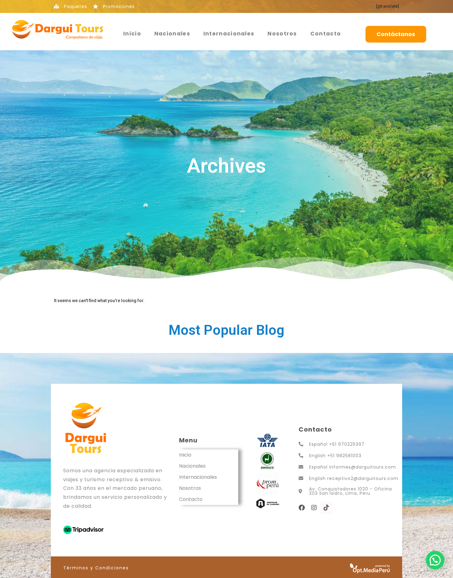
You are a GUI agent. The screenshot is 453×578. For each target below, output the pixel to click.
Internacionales (229, 33)
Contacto (325, 33)
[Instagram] (314, 508)
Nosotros (282, 33)
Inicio (132, 33)
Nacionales (172, 33)
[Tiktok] (326, 508)
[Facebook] (302, 508)
